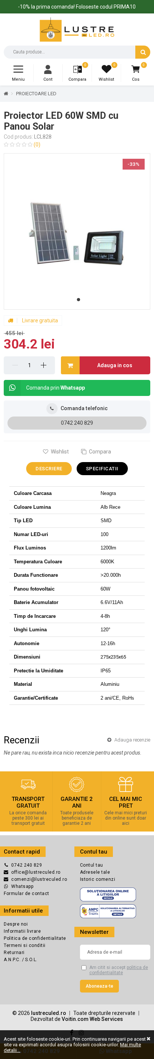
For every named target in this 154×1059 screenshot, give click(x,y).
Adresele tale (95, 872)
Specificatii (102, 468)
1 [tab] (78, 300)
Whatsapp (22, 886)
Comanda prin (55, 388)
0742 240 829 (77, 423)
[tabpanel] (76, 231)
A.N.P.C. (13, 959)
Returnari (14, 952)
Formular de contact (26, 893)
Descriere (49, 468)
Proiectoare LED (36, 93)
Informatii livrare (22, 931)
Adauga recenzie (131, 740)
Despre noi (16, 924)
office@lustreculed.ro (36, 872)
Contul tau (91, 865)
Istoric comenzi (98, 879)
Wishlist (59, 452)
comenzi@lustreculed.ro (39, 879)
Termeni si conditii (25, 945)
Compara (99, 452)
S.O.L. (31, 959)
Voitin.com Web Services (92, 1019)
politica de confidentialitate (118, 970)
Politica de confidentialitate (35, 938)
